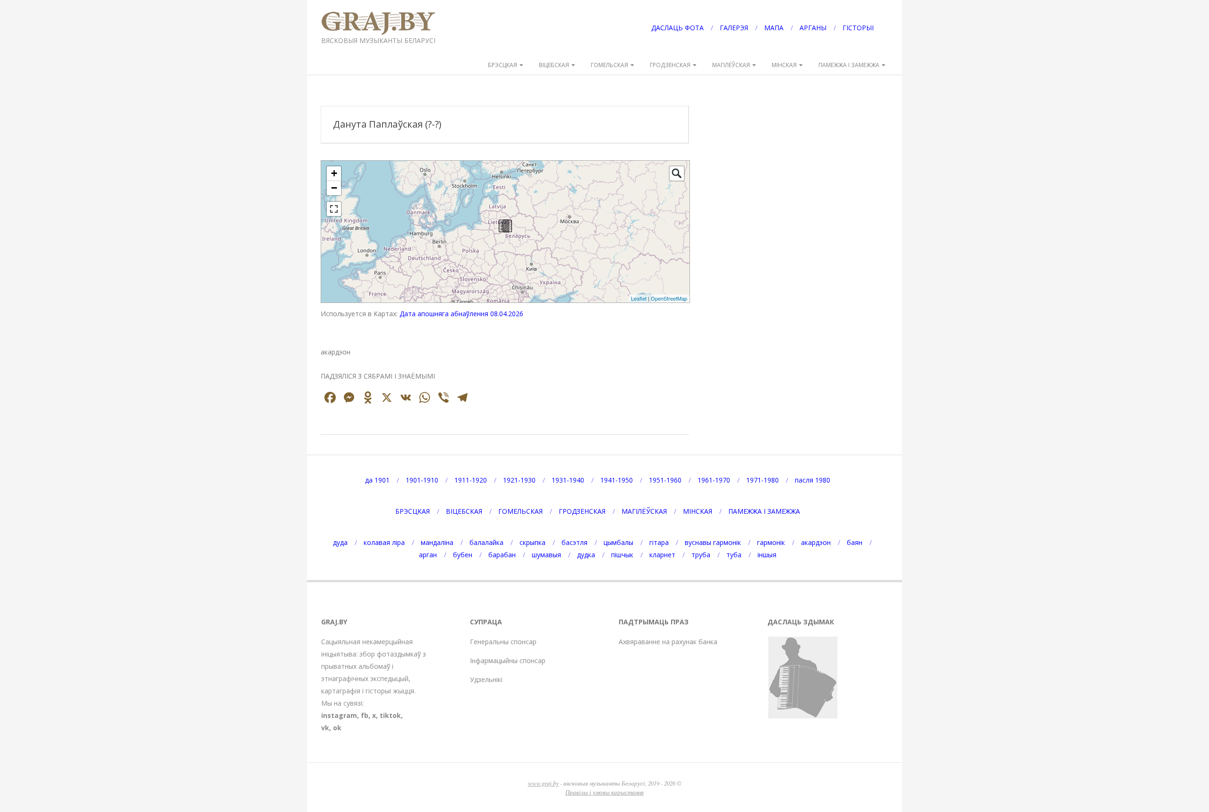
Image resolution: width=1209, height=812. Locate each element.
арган (428, 554)
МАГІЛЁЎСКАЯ (731, 65)
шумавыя (546, 554)
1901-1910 (422, 479)
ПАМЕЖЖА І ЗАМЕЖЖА (848, 65)
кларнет (662, 554)
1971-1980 (762, 479)
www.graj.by (543, 783)
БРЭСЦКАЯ (502, 65)
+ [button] (334, 173)
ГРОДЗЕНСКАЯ (670, 65)
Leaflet (639, 298)
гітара (659, 542)
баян (854, 542)
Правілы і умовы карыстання (604, 792)
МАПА (773, 27)
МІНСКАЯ (784, 65)
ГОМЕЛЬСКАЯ (609, 65)
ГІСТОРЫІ (858, 27)
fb (364, 715)
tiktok (390, 715)
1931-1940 (568, 479)
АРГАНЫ (813, 27)
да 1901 (377, 479)
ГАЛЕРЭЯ (734, 27)
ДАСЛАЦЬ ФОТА (677, 27)
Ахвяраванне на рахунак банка (668, 641)
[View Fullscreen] (334, 209)
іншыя (767, 554)
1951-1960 (665, 479)
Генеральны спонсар (503, 641)
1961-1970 (714, 479)
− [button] (334, 188)
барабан (502, 554)
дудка (586, 554)
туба (733, 554)
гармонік (771, 542)
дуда (340, 542)
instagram (339, 715)
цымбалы (618, 542)
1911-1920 (470, 479)
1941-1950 (616, 479)
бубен (462, 554)
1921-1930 (519, 479)
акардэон (816, 542)
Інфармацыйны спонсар (507, 660)
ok (337, 727)
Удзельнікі (486, 679)
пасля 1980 (812, 479)
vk (325, 727)
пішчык (622, 554)
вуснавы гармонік (713, 542)
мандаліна (437, 542)
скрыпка (532, 542)
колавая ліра (384, 542)
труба (700, 554)
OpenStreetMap (669, 298)
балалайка (486, 542)
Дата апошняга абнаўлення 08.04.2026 (461, 313)
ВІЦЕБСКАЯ (554, 65)
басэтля (574, 542)
